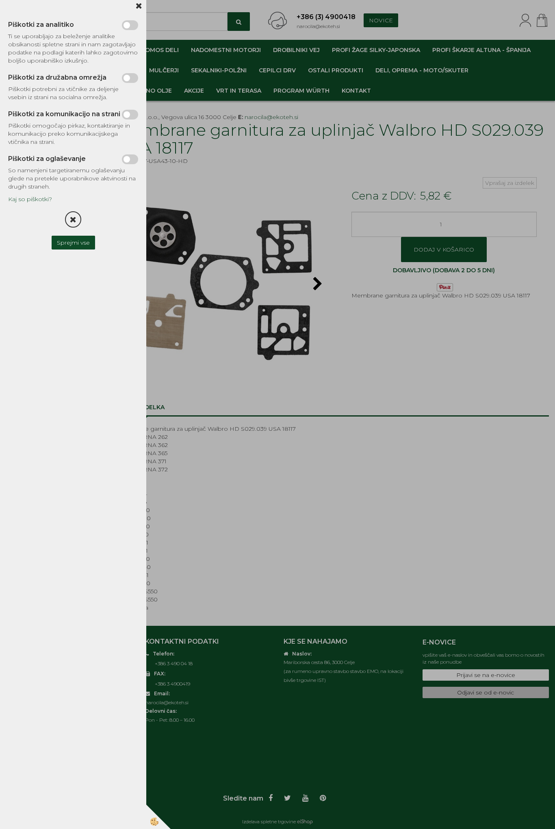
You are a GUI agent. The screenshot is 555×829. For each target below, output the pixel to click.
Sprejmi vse (73, 242)
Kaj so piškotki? (30, 199)
